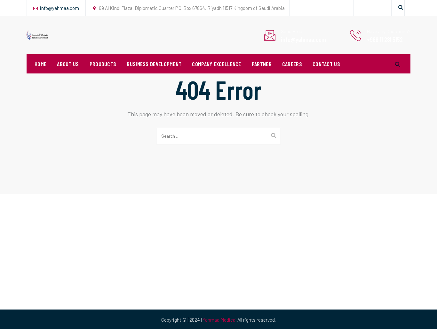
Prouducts (103, 63)
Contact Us (326, 63)
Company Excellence (216, 63)
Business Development (154, 63)
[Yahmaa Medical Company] (37, 35)
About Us (68, 63)
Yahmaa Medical (219, 320)
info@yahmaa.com (59, 8)
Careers (292, 63)
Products (233, 287)
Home (40, 63)
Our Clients (234, 274)
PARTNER (262, 63)
